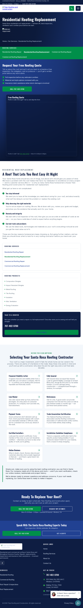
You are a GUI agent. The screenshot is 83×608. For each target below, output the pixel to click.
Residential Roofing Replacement (36, 52)
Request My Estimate (57, 509)
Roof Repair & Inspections (9, 584)
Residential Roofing (6, 575)
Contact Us (47, 563)
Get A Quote (61, 533)
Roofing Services (49, 554)
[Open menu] (78, 8)
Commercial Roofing (7, 580)
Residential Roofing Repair (11, 52)
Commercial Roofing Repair (61, 52)
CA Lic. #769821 (21, 1)
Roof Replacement (6, 589)
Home (4, 41)
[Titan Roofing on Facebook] (2, 563)
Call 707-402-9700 (29, 4)
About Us (46, 558)
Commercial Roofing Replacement (14, 57)
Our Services (12, 41)
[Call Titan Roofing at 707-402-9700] (71, 8)
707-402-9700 (24, 154)
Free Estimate (41, 332)
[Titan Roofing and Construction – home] (12, 8)
